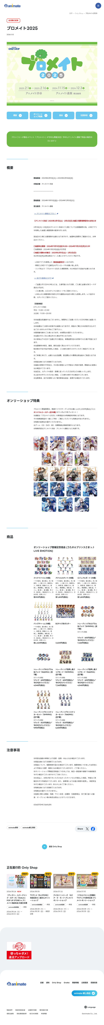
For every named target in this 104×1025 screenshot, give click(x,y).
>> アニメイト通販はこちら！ (45, 213)
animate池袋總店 (13, 907)
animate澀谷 (13, 827)
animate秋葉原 (59, 905)
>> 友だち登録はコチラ (43, 278)
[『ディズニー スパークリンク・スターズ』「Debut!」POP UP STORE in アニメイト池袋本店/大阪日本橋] (17, 894)
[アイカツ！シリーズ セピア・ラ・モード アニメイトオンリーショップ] (63, 894)
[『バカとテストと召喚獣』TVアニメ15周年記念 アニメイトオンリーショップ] (87, 894)
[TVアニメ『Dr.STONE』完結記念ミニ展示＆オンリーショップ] (40, 894)
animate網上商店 (29, 827)
